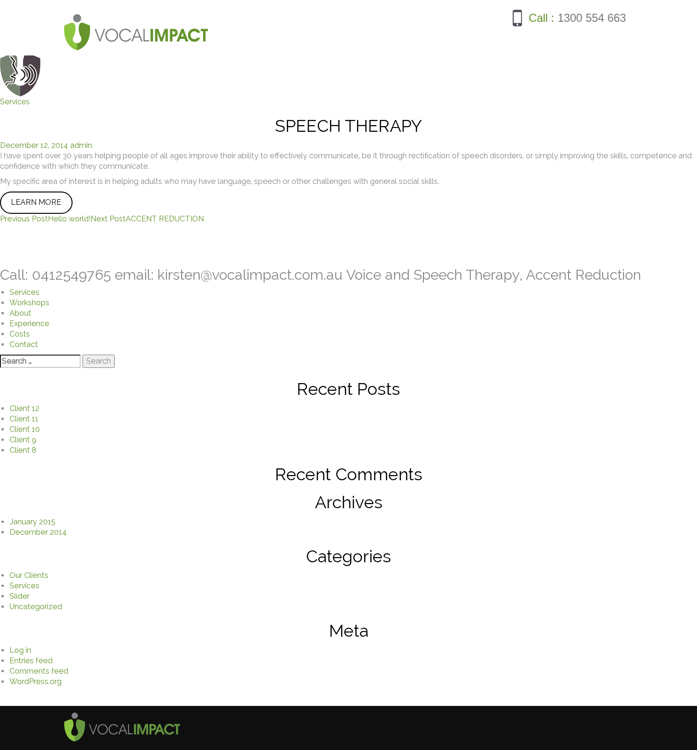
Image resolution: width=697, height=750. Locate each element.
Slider (19, 596)
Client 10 (24, 429)
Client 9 (23, 439)
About (20, 313)
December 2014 (38, 532)
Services (15, 101)
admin (81, 145)
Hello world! (45, 218)
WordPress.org (35, 681)
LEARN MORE (36, 202)
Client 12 (24, 408)
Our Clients (28, 575)
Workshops (29, 302)
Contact (23, 344)
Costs (19, 333)
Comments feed (38, 671)
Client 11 (23, 418)
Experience (29, 323)
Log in (20, 650)
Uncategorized (35, 606)
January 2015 (32, 521)
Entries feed (31, 660)
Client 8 (23, 450)
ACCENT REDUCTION (147, 218)
